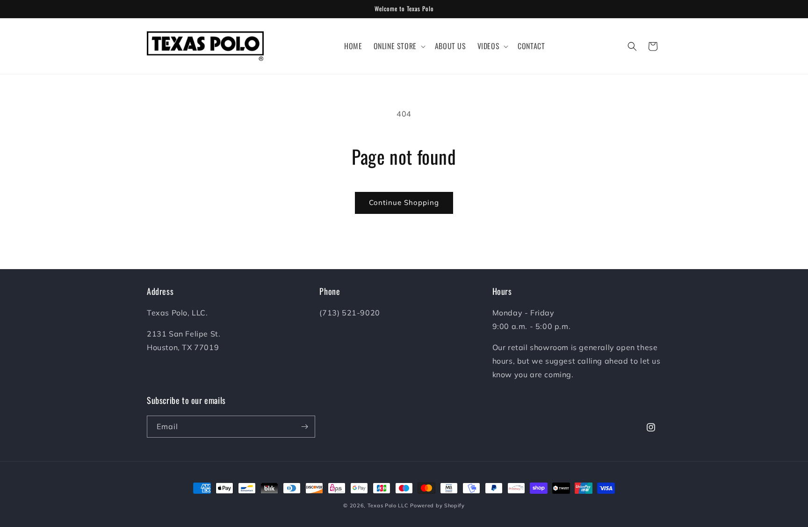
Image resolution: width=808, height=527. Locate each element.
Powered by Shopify (437, 505)
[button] (398, 46)
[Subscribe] (304, 427)
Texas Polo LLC (388, 505)
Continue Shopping (404, 202)
